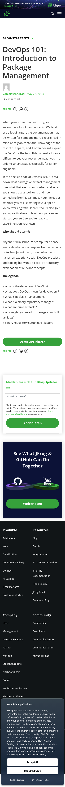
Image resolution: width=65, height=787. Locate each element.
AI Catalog (8, 578)
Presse (6, 680)
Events (36, 546)
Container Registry (13, 562)
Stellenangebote (12, 663)
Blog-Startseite (16, 38)
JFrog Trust (39, 592)
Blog (35, 538)
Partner (7, 647)
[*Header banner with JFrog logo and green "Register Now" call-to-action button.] (32, 4)
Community (39, 623)
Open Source (40, 584)
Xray (5, 546)
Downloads (39, 631)
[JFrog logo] (8, 13)
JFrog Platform (11, 587)
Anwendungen (41, 655)
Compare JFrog (41, 600)
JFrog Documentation (45, 562)
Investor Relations (13, 639)
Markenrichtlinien (13, 696)
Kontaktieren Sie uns (15, 688)
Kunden (7, 655)
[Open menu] (59, 13)
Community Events (43, 639)
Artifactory (9, 538)
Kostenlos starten (13, 595)
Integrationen (40, 554)
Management (10, 631)
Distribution (10, 554)
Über (5, 623)
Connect (7, 570)
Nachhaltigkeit (11, 672)
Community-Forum (43, 647)
